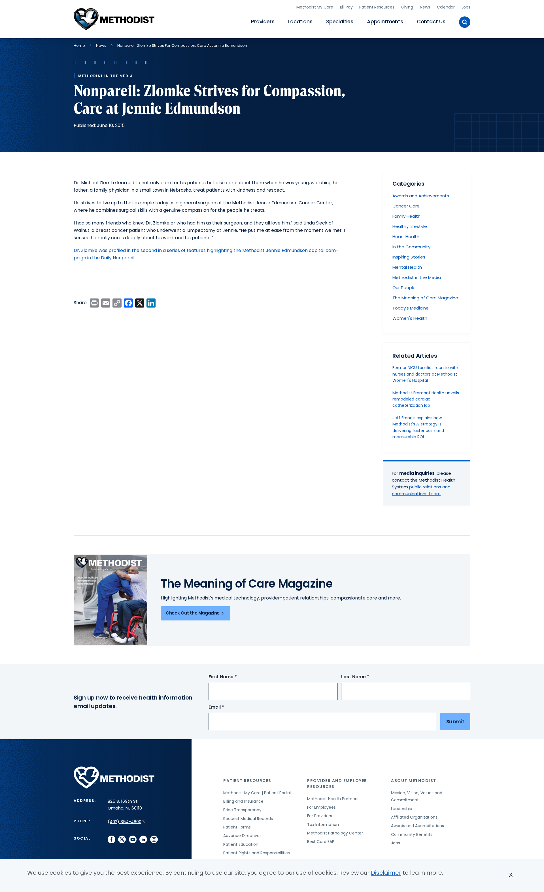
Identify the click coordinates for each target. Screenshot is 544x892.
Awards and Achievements (420, 196)
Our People (404, 288)
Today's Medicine (410, 308)
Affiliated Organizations (414, 817)
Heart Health (405, 237)
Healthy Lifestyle (409, 226)
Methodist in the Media (416, 277)
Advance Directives (242, 835)
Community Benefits (411, 834)
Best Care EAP (320, 841)
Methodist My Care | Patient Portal (257, 793)
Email (227, 707)
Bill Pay (346, 7)
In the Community (411, 247)
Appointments (385, 21)
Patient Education (240, 844)
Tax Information (323, 824)
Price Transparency (242, 810)
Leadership (401, 809)
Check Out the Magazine (193, 613)
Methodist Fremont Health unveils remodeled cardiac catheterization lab (425, 399)
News (425, 7)
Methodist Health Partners (332, 799)
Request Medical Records (248, 818)
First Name (233, 677)
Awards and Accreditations (417, 826)
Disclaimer (386, 873)
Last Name (365, 677)
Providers (262, 21)
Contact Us (431, 21)
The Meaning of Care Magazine (425, 298)
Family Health (406, 216)
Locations (300, 21)
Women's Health (409, 318)
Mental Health (407, 267)
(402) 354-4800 (124, 822)
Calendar (446, 7)
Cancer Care (406, 206)
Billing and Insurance (243, 801)
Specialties (339, 21)
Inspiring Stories (408, 257)
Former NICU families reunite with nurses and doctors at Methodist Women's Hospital (425, 374)
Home (79, 45)
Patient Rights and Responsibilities (256, 853)
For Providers (319, 816)
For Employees (321, 807)
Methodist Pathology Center (335, 833)
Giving (407, 7)
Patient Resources (376, 7)
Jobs (466, 7)
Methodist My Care (314, 7)
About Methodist (413, 780)
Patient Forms (237, 827)
